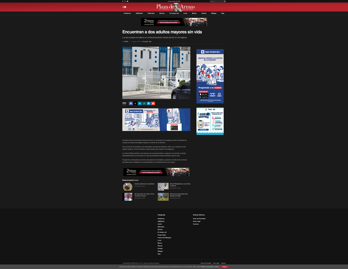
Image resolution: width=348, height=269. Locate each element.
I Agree (224, 267)
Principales (145, 41)
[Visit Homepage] (176, 7)
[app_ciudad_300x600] (210, 76)
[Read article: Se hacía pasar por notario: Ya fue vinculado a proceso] (127, 197)
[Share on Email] (153, 103)
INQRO (126, 41)
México (194, 13)
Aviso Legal (196, 221)
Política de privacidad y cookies (210, 267)
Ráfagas (213, 13)
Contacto (196, 224)
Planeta (204, 13)
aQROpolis (139, 13)
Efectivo (162, 13)
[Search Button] (224, 1)
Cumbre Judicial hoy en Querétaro (144, 184)
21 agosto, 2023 (135, 41)
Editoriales (151, 13)
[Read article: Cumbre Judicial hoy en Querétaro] (127, 187)
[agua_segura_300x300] (210, 121)
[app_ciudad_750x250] (156, 119)
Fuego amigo (162, 235)
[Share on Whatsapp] (144, 103)
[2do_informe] (174, 22)
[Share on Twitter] (135, 103)
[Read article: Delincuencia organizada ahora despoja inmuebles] (163, 197)
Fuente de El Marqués (164, 237)
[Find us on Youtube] (127, 1)
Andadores (127, 13)
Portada (160, 248)
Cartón (160, 224)
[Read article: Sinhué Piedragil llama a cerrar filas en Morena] (163, 187)
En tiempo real (174, 13)
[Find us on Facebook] (122, 1)
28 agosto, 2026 (140, 186)
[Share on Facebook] (131, 103)
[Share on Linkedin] (140, 103)
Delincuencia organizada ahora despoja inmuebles (179, 195)
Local (185, 13)
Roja (222, 13)
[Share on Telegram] (149, 103)
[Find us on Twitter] (125, 1)
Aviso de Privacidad (199, 218)
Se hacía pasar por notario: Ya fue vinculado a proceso (144, 195)
